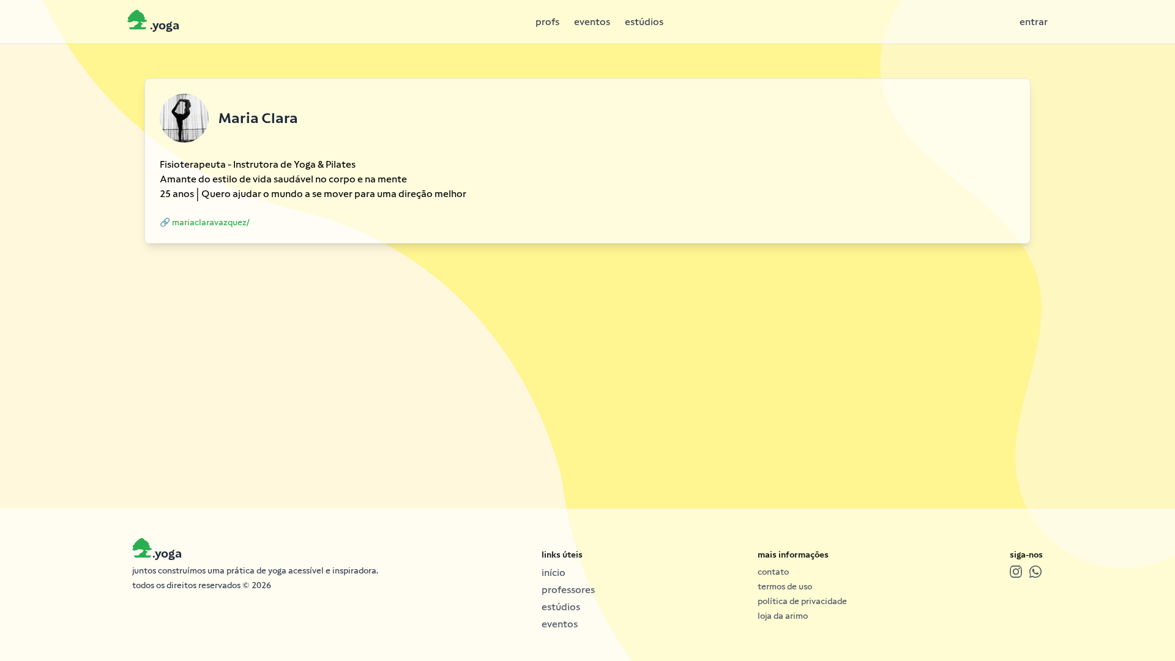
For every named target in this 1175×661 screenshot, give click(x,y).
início (553, 572)
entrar (1034, 21)
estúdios (644, 21)
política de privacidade (802, 601)
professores (568, 589)
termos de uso (785, 586)
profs (547, 21)
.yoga (167, 553)
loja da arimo (783, 615)
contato (773, 571)
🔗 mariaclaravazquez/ (205, 222)
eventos (592, 21)
